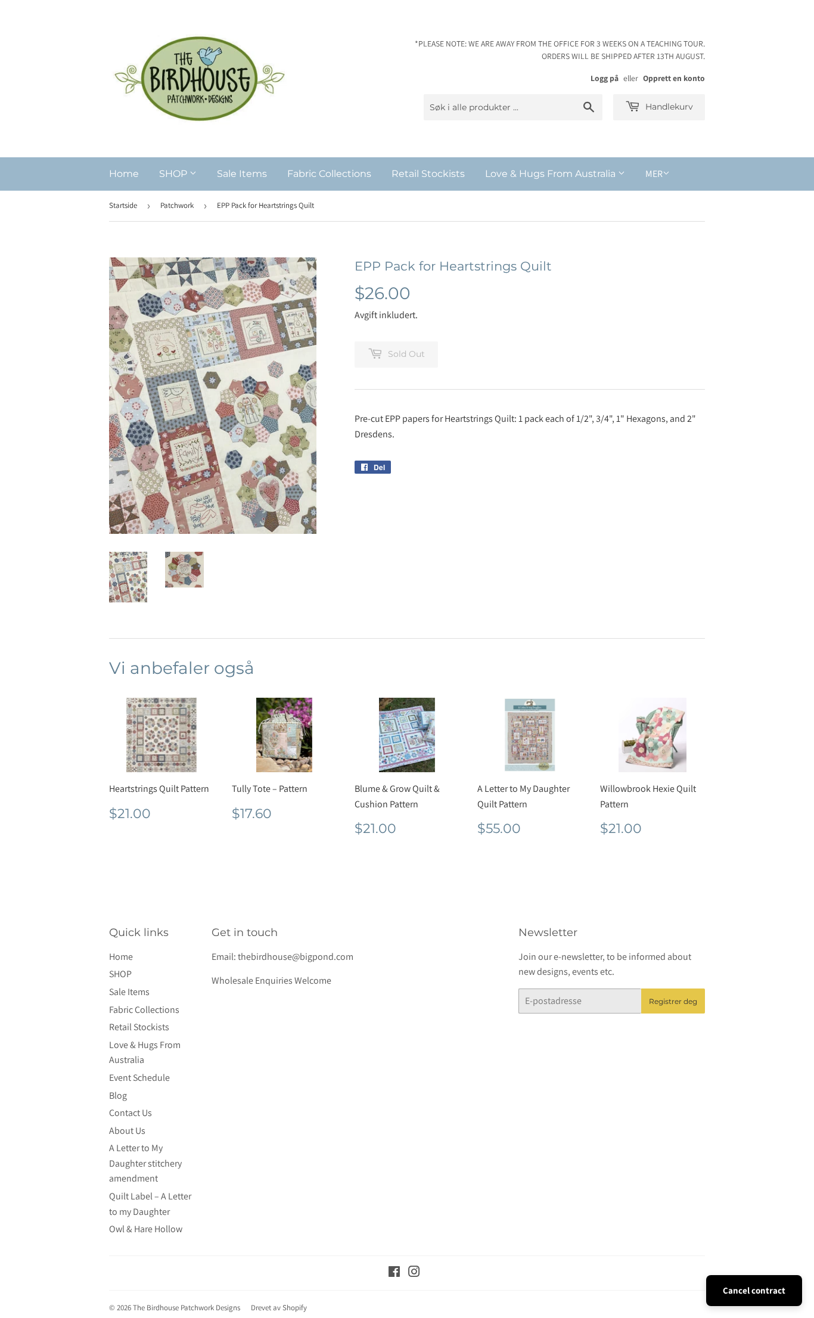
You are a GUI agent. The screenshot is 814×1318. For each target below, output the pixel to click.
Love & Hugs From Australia (551, 173)
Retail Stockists (428, 173)
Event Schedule (139, 1077)
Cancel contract (754, 1290)
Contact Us (130, 1112)
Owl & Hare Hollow (145, 1229)
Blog (118, 1095)
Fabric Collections (329, 173)
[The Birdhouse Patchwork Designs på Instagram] (414, 1273)
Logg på (605, 78)
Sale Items (242, 173)
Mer (654, 173)
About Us (127, 1130)
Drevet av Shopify (279, 1308)
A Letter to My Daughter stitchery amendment (145, 1163)
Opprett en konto (674, 78)
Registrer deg (673, 1001)
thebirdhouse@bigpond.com (295, 956)
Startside (123, 205)
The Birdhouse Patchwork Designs (186, 1308)
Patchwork (177, 205)
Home (124, 173)
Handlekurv (668, 106)
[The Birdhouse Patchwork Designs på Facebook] (394, 1273)
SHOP (174, 173)
